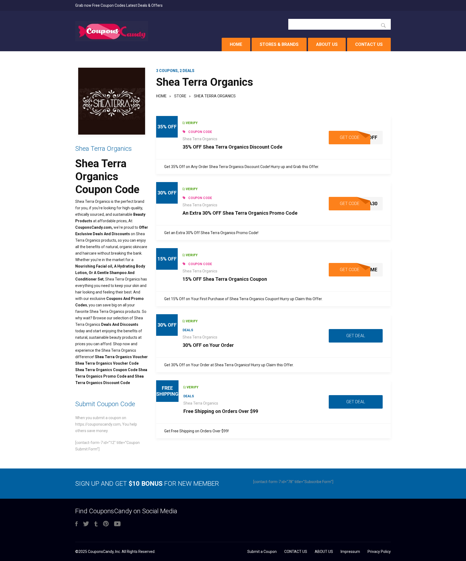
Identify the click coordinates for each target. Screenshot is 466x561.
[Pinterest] (106, 524)
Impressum (350, 551)
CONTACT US (369, 44)
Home (161, 96)
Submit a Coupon (262, 551)
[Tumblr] (96, 524)
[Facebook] (76, 524)
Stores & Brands (279, 44)
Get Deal (355, 335)
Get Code (349, 137)
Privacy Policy (379, 551)
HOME (236, 44)
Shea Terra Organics (200, 139)
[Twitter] (86, 524)
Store (180, 96)
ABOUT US (327, 44)
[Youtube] (117, 524)
